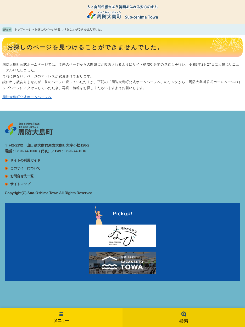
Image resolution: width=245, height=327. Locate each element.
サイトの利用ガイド (25, 160)
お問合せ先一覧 (22, 176)
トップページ (23, 29)
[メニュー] (61, 317)
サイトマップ (20, 184)
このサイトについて (25, 168)
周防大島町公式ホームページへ (27, 97)
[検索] (183, 317)
